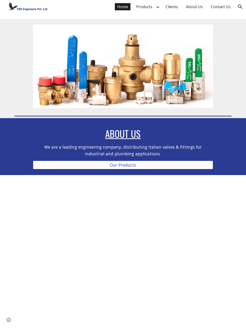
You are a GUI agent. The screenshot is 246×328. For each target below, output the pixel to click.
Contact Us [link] (221, 6)
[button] (240, 6)
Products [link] (144, 6)
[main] (123, 142)
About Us (123, 133)
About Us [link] (194, 6)
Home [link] (122, 6)
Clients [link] (172, 6)
